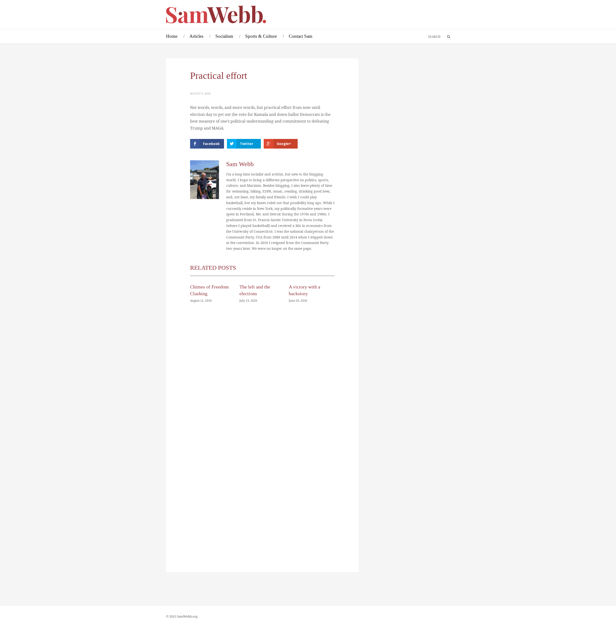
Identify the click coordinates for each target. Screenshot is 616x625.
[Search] (446, 36)
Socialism (224, 36)
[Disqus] (262, 379)
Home (171, 36)
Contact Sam (300, 36)
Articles (196, 36)
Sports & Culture (261, 36)
